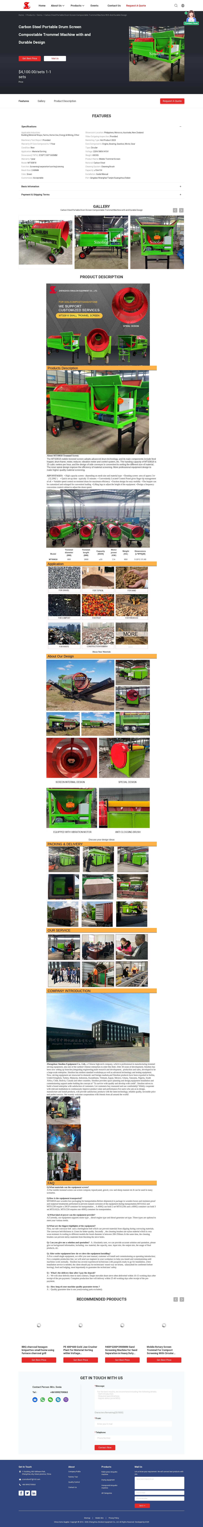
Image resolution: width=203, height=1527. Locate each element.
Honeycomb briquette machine (109, 1486)
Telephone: (101, 1432)
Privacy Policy (114, 1518)
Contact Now (104, 1447)
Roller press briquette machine (109, 1473)
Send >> (142, 1506)
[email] (34, 1399)
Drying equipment (108, 1480)
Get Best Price (30, 58)
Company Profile (74, 1472)
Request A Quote (172, 100)
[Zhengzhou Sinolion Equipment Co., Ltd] (27, 5)
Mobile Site (99, 1518)
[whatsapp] (42, 1399)
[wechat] (50, 1399)
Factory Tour (73, 1477)
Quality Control (74, 1482)
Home (21, 15)
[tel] (73, 1399)
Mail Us (55, 58)
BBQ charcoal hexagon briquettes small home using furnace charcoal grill (38, 1350)
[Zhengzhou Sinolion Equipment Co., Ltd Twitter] (27, 1493)
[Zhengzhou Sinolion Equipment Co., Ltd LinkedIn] (33, 1493)
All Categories (107, 1493)
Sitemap (87, 1518)
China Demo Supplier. (62, 1522)
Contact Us (72, 1487)
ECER (147, 1522)
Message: (100, 1386)
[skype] (58, 1399)
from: (98, 1418)
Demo (39, 15)
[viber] (65, 1399)
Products (31, 15)
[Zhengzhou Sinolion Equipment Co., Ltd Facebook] (21, 1493)
